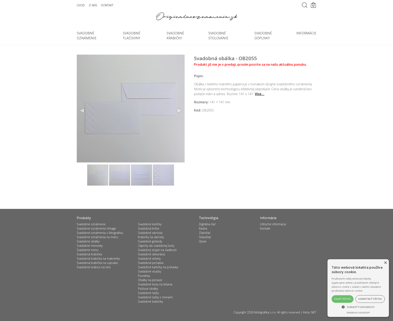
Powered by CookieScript (358, 312)
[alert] (358, 288)
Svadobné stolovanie (218, 35)
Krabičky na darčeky (151, 237)
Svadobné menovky (90, 246)
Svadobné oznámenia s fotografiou (100, 233)
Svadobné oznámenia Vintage (96, 228)
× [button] (385, 262)
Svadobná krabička (89, 254)
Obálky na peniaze (150, 280)
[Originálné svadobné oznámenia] (196, 16)
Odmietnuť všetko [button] (370, 298)
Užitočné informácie (273, 224)
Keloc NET (309, 312)
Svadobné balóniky (150, 301)
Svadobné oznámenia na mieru (97, 237)
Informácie (306, 33)
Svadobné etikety (149, 258)
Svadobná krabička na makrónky (98, 258)
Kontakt (107, 5)
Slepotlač (205, 237)
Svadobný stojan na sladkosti (157, 250)
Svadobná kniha (148, 228)
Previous (82, 110)
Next (179, 110)
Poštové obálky (148, 289)
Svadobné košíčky (149, 224)
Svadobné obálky (88, 241)
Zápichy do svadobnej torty (156, 246)
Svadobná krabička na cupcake (97, 263)
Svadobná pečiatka (150, 263)
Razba (203, 228)
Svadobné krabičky (175, 35)
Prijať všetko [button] (342, 298)
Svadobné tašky (148, 293)
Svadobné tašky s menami (155, 297)
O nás (93, 5)
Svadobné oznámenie (86, 35)
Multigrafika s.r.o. (265, 312)
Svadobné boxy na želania (155, 284)
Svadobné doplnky (263, 35)
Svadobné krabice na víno (94, 267)
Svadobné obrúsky (150, 233)
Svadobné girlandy (150, 241)
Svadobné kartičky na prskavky (158, 267)
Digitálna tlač (207, 224)
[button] (358, 307)
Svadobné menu (87, 250)
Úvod (81, 5)
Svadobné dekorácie (151, 254)
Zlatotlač (205, 233)
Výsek (202, 241)
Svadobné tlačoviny (131, 35)
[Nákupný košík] (313, 5)
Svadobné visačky (149, 271)
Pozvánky (144, 276)
